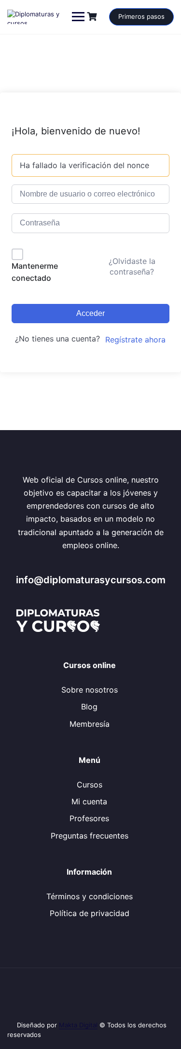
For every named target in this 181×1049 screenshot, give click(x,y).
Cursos (89, 784)
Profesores (89, 818)
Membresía (90, 724)
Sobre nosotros (89, 690)
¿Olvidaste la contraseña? (132, 266)
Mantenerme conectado (35, 272)
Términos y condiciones (89, 896)
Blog (89, 706)
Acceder (90, 313)
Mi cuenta (89, 801)
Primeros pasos (141, 16)
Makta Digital (78, 1025)
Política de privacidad (89, 913)
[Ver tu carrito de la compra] (93, 16)
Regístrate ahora (135, 339)
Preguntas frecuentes (89, 835)
